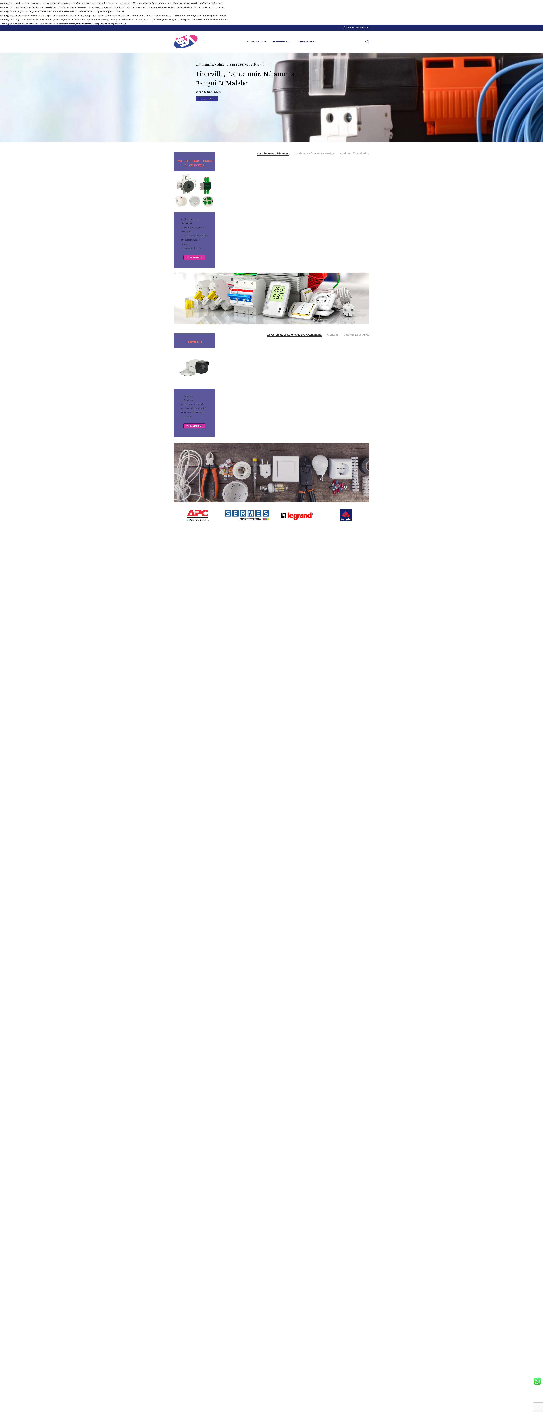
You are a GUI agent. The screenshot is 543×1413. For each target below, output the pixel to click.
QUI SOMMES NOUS (282, 41)
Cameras (188, 395)
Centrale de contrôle (194, 404)
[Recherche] (367, 42)
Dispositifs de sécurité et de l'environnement (294, 334)
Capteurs (188, 400)
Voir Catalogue (207, 104)
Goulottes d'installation (354, 153)
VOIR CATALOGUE (194, 257)
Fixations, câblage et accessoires (193, 229)
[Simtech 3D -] (186, 41)
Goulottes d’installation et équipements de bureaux (194, 239)
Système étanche (192, 247)
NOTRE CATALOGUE (256, 41)
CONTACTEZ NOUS (306, 41)
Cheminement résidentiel (190, 221)
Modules (188, 416)
